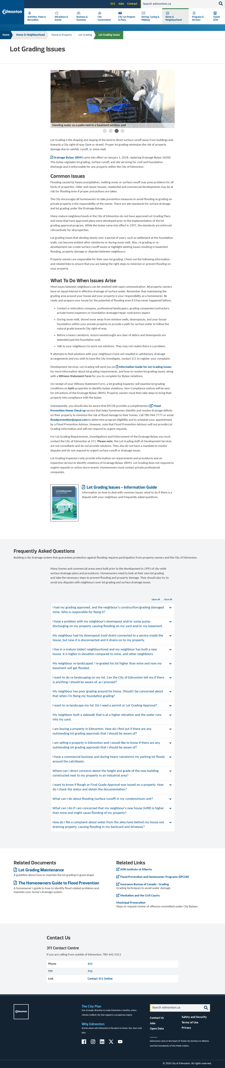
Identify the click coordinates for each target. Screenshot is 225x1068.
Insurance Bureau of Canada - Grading (144, 884)
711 (90, 971)
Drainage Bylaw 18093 (68, 157)
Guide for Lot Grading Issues (145, 367)
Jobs (121, 3)
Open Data (157, 1028)
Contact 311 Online (100, 978)
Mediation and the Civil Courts (140, 895)
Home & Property (62, 35)
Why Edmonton (93, 1024)
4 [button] (123, 131)
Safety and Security (194, 1017)
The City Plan (91, 1006)
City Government (104, 18)
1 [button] (105, 131)
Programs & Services (198, 18)
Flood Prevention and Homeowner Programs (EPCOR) (154, 877)
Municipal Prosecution (130, 902)
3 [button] (117, 131)
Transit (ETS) (216, 18)
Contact (132, 3)
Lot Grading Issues (109, 35)
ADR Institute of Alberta (136, 869)
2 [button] (111, 131)
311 (112, 3)
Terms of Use (190, 1022)
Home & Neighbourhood (174, 18)
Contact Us (157, 1018)
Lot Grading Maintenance (41, 869)
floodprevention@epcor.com (69, 420)
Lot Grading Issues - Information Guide (121, 487)
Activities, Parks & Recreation (37, 18)
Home (6, 35)
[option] (113, 99)
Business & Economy (82, 18)
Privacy (186, 1027)
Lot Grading (85, 35)
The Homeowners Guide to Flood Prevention (58, 882)
